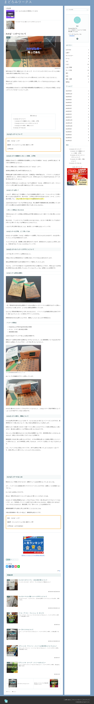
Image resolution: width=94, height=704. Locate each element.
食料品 (77, 82)
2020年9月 (77, 96)
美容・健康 (77, 79)
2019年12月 (77, 120)
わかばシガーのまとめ (20, 127)
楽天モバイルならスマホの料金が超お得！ (33, 555)
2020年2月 (77, 114)
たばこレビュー (15, 559)
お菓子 (77, 52)
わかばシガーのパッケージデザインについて (27, 123)
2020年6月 (77, 102)
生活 (77, 76)
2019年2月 (77, 140)
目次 (31, 115)
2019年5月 (77, 137)
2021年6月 (77, 91)
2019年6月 (77, 134)
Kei (77, 26)
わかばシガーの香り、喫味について (25, 125)
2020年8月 (77, 99)
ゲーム (77, 58)
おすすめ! (77, 49)
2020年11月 (77, 93)
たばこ (8, 559)
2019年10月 (77, 126)
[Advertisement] (33, 102)
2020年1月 (77, 117)
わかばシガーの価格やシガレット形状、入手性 (27, 121)
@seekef (72, 35)
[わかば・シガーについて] (13, 566)
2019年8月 (77, 131)
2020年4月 (77, 108)
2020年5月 (77, 105)
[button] (87, 10)
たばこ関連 (77, 67)
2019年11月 (77, 123)
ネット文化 (77, 70)
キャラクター (77, 55)
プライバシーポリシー (77, 699)
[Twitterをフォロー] (77, 39)
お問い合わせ (68, 699)
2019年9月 (77, 129)
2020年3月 (77, 111)
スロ (77, 61)
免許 (77, 73)
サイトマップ (86, 699)
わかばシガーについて (20, 118)
